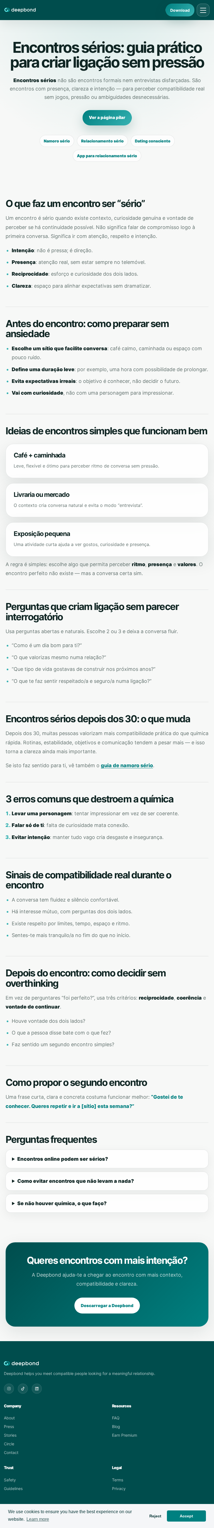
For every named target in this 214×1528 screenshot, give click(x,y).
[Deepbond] (20, 10)
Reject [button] (155, 1516)
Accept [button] (186, 1516)
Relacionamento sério (102, 141)
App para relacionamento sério (107, 155)
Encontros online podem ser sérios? (62, 1159)
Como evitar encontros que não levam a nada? (75, 1181)
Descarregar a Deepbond (107, 1305)
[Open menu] (203, 10)
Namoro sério (57, 141)
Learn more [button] (37, 1519)
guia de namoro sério (127, 765)
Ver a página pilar (107, 117)
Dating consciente (153, 141)
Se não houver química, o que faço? (62, 1203)
